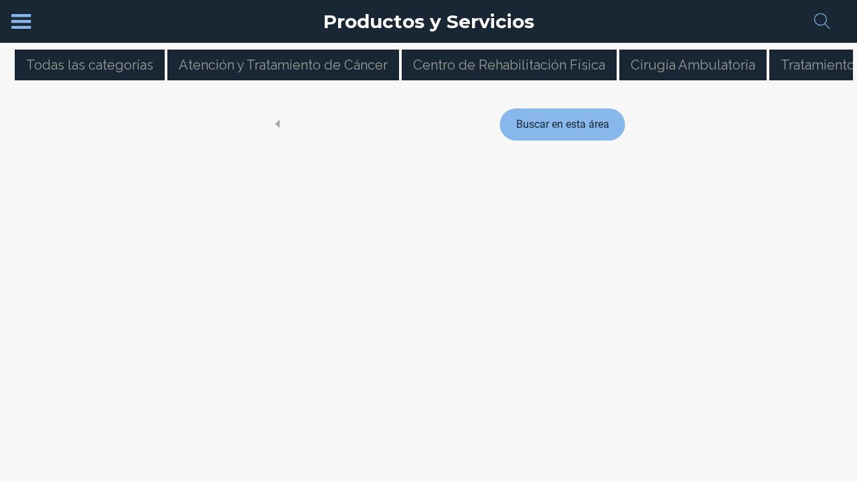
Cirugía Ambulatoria (693, 65)
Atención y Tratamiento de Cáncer (283, 65)
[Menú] (21, 21)
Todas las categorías (89, 65)
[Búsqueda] (822, 21)
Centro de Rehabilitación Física (509, 65)
